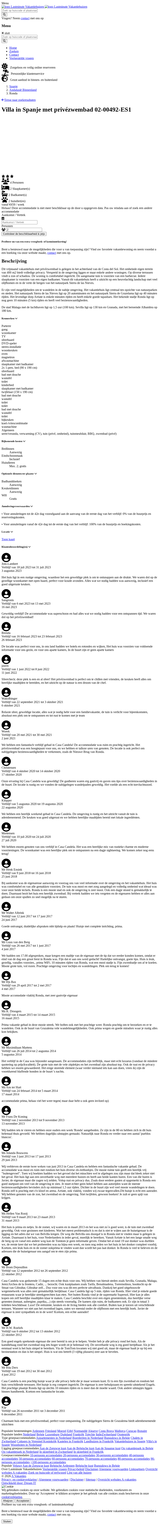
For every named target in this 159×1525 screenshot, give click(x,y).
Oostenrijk (123, 1434)
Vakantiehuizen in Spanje (129, 1441)
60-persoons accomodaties (68, 1458)
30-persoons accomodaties (112, 1455)
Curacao (131, 1431)
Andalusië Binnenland (23, 90)
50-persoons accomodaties (35, 1458)
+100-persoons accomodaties (48, 1462)
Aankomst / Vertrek (13, 215)
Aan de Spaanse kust (107, 1448)
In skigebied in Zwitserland (56, 1451)
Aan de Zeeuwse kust (53, 1448)
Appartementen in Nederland (54, 1437)
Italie (99, 1434)
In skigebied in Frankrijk (88, 1451)
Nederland (29, 1434)
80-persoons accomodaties (134, 1458)
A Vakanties (18, 1476)
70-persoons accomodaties (101, 1458)
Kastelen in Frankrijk (70, 1441)
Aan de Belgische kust (80, 1448)
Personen (7, 226)
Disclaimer (91, 1469)
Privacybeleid (76, 1469)
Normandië (80, 1431)
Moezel (61, 1431)
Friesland (50, 1431)
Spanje (13, 86)
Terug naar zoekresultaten (20, 100)
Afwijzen (8, 1500)
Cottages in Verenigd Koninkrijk (37, 1441)
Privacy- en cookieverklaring (19, 1479)
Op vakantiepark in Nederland (20, 1451)
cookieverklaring (12, 1497)
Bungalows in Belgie (117, 1437)
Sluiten (7, 1521)
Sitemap (91, 1479)
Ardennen (38, 1431)
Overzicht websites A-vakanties (117, 1479)
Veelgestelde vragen (54, 1469)
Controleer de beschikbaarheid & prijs (24, 233)
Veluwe (17, 1465)
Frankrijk (78, 1434)
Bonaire (142, 1431)
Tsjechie (90, 1434)
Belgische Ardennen (62, 1465)
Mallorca (120, 1431)
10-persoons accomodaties (46, 1455)
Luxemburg (52, 1434)
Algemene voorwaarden (113, 1469)
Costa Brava (106, 1431)
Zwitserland (109, 1434)
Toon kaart (8, 539)
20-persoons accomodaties (79, 1455)
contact (25, 18)
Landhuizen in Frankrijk (99, 1441)
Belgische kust (84, 1465)
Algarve (93, 1431)
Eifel (70, 1431)
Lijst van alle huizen (79, 1472)
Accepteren (22, 1500)
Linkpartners (137, 1469)
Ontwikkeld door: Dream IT (19, 1483)
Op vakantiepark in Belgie (137, 1448)
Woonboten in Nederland (26, 1444)
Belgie (40, 1434)
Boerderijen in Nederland (87, 1437)
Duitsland (66, 1434)
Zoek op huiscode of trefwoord (47, 1472)
